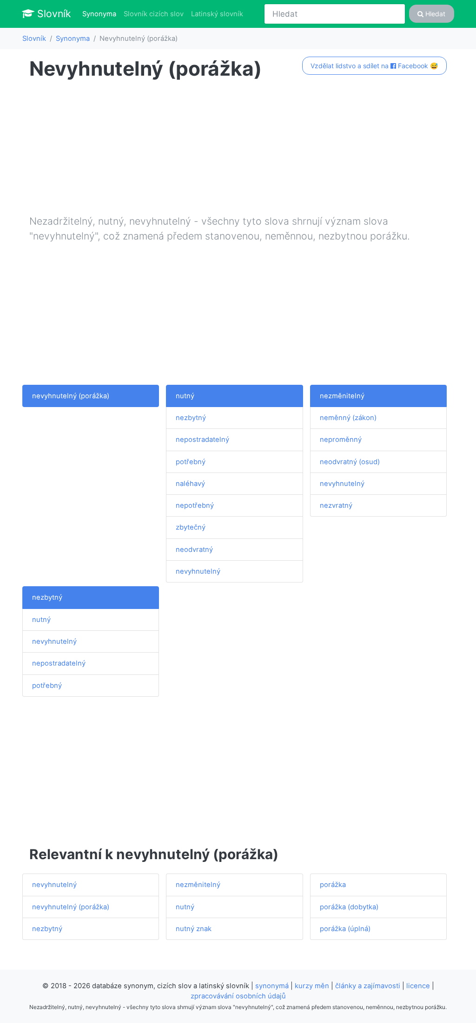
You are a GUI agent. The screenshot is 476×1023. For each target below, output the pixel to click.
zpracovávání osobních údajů (238, 996)
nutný (185, 396)
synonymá (272, 986)
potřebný (190, 462)
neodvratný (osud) (350, 462)
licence (418, 986)
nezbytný (191, 418)
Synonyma (101, 13)
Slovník (52, 13)
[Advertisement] (238, 149)
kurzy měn (312, 986)
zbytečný (190, 527)
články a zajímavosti (367, 986)
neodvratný (194, 549)
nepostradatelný (202, 439)
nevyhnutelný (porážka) (70, 396)
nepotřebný (195, 505)
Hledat (434, 14)
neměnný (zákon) (348, 418)
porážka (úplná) (345, 929)
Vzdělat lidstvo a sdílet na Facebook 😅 (374, 66)
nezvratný (336, 505)
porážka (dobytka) (349, 907)
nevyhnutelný (198, 571)
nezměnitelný (342, 396)
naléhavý (190, 483)
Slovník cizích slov (154, 14)
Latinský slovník (217, 14)
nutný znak (194, 929)
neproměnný (341, 439)
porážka (333, 885)
